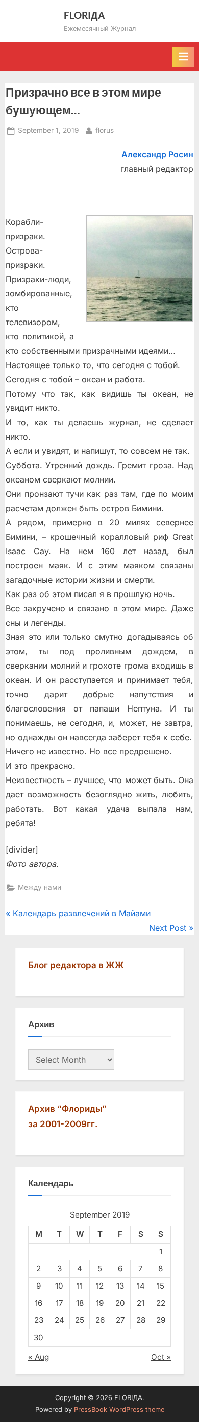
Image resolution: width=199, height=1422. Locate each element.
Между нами (39, 887)
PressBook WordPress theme (119, 1409)
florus (104, 130)
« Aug (38, 1357)
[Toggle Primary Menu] (183, 57)
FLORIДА (84, 15)
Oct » (161, 1357)
